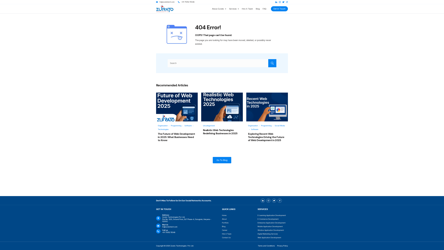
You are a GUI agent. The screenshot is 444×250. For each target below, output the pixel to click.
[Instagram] (280, 2)
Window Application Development (271, 230)
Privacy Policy (282, 246)
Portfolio (225, 223)
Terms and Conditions (266, 246)
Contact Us (226, 238)
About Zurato (218, 9)
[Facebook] (287, 2)
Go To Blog (222, 160)
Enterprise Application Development (271, 223)
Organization (163, 126)
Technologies (163, 129)
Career (224, 230)
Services (233, 9)
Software (188, 126)
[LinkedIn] (276, 2)
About (224, 219)
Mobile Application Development (270, 226)
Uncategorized (209, 126)
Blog (258, 9)
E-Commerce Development (268, 219)
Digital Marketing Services (268, 234)
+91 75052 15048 (187, 2)
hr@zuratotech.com (167, 2)
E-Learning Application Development (272, 215)
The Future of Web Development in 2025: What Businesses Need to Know (176, 137)
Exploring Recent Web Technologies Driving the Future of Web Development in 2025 (266, 137)
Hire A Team (247, 9)
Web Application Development (269, 238)
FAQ (264, 9)
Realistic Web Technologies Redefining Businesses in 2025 (220, 131)
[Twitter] (283, 2)
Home (224, 215)
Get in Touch (279, 9)
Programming (176, 126)
